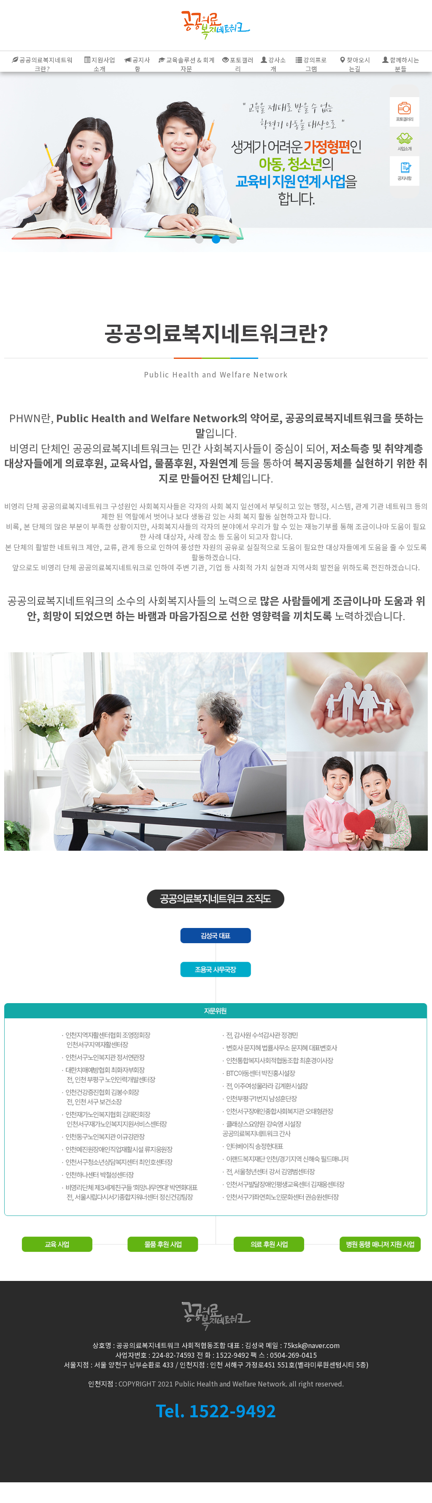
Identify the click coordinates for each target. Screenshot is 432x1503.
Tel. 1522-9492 (216, 1410)
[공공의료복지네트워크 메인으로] (215, 25)
